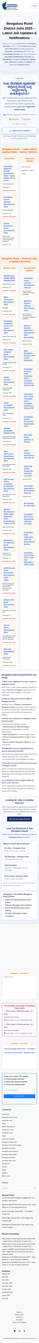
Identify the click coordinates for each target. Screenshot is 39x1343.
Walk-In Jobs (6, 1176)
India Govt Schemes (8, 1139)
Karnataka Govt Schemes (10, 1151)
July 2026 (5, 1277)
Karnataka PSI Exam (8, 1157)
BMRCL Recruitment (8, 1126)
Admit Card (5, 1114)
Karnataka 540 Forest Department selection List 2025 (29, 519)
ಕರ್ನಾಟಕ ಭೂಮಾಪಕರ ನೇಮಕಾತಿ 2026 (9, 430)
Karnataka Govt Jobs (8, 1148)
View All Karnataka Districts (19, 819)
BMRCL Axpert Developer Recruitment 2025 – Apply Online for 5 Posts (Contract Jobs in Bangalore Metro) (18, 1252)
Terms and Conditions (19, 1322)
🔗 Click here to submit (19, 130)
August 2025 (6, 1295)
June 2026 (5, 1280)
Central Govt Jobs (7, 1130)
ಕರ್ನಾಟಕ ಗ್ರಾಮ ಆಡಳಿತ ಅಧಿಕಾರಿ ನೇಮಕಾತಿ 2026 (9, 278)
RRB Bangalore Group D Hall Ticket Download (29, 355)
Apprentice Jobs (7, 1120)
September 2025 (7, 1292)
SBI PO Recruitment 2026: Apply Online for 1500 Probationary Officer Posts (9, 516)
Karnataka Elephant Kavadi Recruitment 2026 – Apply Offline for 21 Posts (9, 173)
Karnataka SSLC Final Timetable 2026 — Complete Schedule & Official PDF (29, 401)
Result (4, 1170)
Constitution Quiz (7, 1133)
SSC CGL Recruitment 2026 (9, 651)
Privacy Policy (19, 1314)
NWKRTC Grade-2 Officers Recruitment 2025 (29, 306)
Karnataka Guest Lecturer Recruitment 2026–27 (29, 283)
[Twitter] (15, 1331)
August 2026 (6, 1274)
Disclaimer (19, 1320)
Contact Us (19, 1317)
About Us (19, 1312)
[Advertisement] (19, 946)
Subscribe (19, 1096)
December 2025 (7, 1283)
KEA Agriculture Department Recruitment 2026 (9, 456)
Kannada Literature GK (9, 1142)
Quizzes (4, 1167)
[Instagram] (19, 1331)
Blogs (4, 1123)
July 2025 (5, 1298)
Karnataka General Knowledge (11, 1145)
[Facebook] (24, 1331)
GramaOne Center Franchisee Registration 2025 (29, 421)
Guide (4, 1136)
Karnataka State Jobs (9, 1160)
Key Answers (6, 1163)
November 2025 (7, 1286)
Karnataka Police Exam (9, 1154)
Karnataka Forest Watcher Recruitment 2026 (9, 202)
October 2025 (6, 1289)
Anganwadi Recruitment (9, 1117)
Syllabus (4, 1173)
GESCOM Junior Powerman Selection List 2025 (28, 471)
